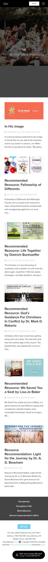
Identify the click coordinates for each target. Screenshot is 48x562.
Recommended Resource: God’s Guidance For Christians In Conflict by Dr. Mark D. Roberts (24, 317)
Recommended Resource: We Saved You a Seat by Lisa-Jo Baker (23, 387)
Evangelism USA (24, 506)
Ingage (43, 544)
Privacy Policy (26, 544)
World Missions (24, 511)
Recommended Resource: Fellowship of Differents (23, 184)
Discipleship (24, 502)
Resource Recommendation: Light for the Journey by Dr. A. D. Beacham (23, 456)
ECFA (16, 542)
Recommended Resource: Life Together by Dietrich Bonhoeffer (23, 250)
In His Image (14, 126)
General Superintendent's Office (24, 515)
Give (34, 3)
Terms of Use (15, 544)
